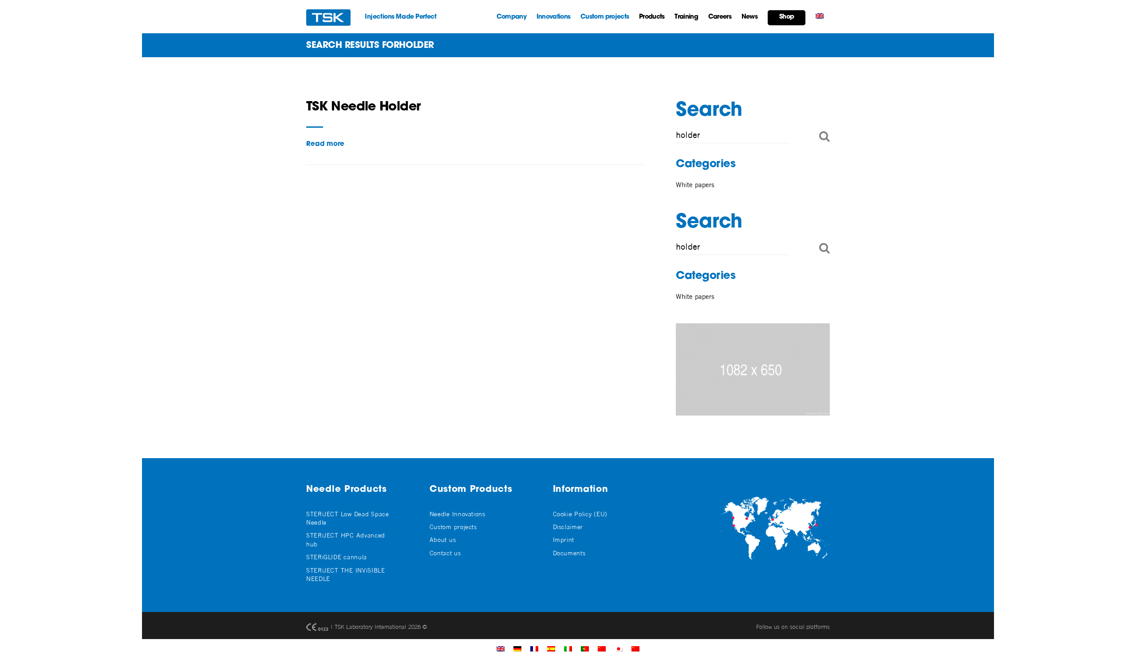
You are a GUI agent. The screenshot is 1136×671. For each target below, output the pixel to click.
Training (686, 17)
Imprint (563, 539)
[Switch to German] (517, 648)
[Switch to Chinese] (635, 648)
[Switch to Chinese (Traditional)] (601, 648)
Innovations (553, 17)
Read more (325, 144)
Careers (719, 17)
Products (651, 17)
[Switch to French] (534, 648)
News (749, 17)
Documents (569, 553)
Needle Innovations (457, 514)
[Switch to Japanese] (618, 648)
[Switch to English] (500, 648)
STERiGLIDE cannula (336, 557)
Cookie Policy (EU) (580, 514)
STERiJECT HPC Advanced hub (345, 539)
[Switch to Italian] (568, 648)
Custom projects (604, 17)
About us (443, 539)
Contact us (445, 553)
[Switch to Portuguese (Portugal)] (584, 648)
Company (511, 17)
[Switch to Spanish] (551, 648)
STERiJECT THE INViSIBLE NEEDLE (345, 574)
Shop (786, 17)
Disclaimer (568, 526)
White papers (695, 184)
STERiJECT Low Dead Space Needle (347, 518)
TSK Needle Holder (363, 107)
